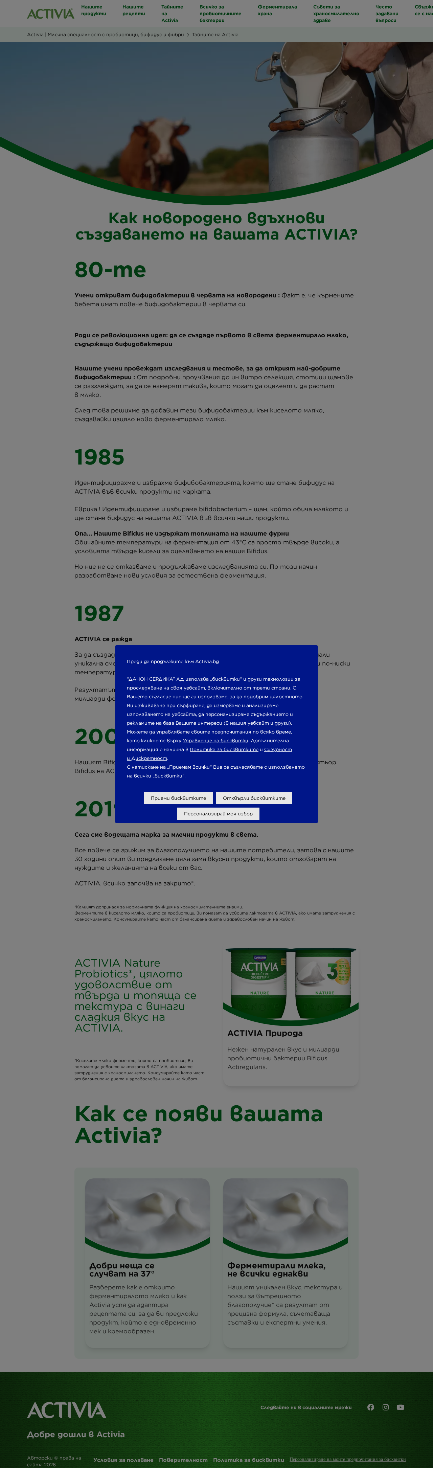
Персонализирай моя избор (218, 814)
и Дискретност (147, 758)
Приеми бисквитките (178, 798)
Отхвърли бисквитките (254, 798)
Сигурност (278, 749)
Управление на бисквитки (215, 741)
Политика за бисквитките (224, 749)
